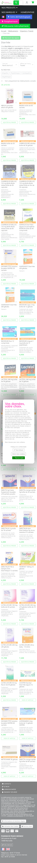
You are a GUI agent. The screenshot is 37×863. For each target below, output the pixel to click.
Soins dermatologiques (20, 17)
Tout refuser (19, 450)
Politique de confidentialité (18, 446)
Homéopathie (27, 12)
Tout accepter (19, 458)
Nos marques (9, 12)
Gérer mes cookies (18, 454)
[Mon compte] (27, 2)
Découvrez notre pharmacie (16, 26)
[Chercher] (16, 2)
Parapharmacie (11, 21)
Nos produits (9, 7)
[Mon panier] (33, 2)
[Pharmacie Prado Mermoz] (6, 2)
